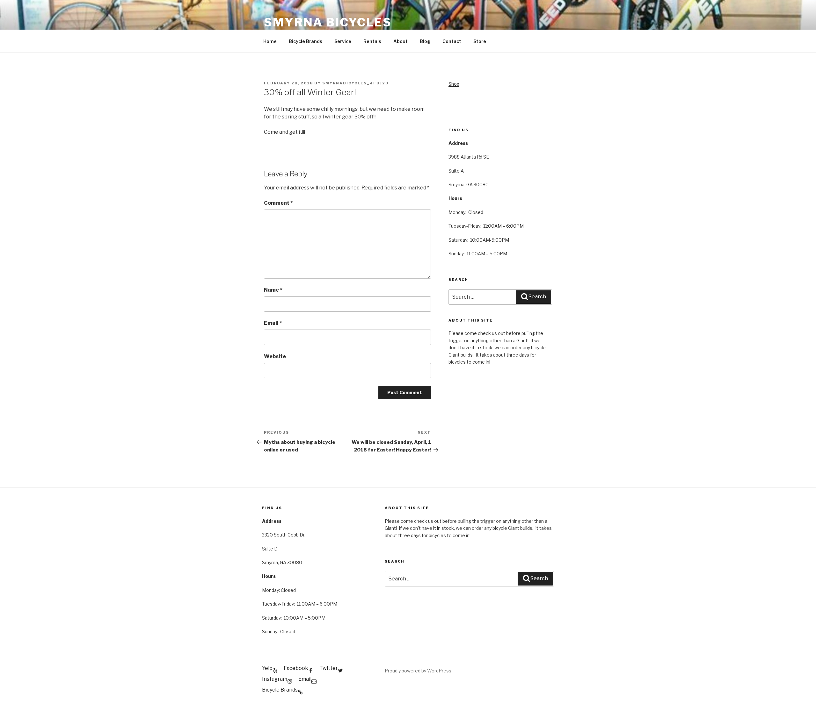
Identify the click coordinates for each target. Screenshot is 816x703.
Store (479, 41)
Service (342, 41)
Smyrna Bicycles (328, 22)
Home (270, 41)
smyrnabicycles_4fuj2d (355, 83)
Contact (451, 41)
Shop (453, 84)
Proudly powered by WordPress (418, 670)
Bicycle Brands (305, 41)
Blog (425, 41)
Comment (278, 203)
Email (273, 323)
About (400, 41)
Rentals (372, 41)
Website (275, 356)
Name (273, 290)
